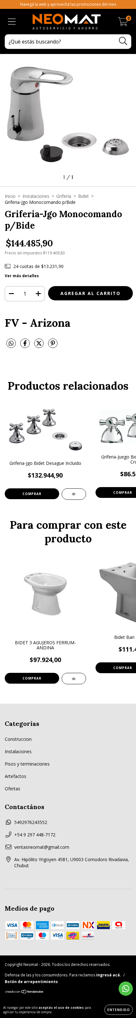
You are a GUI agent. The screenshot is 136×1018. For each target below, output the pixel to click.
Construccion (18, 739)
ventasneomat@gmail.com (41, 847)
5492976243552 (30, 822)
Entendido (118, 1010)
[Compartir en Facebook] (25, 346)
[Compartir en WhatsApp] (11, 343)
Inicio (10, 196)
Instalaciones (35, 196)
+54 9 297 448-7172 (34, 835)
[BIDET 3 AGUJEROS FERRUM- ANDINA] (74, 678)
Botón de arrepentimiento (31, 981)
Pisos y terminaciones (27, 764)
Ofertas (12, 789)
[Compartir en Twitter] (39, 346)
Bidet (83, 196)
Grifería (63, 196)
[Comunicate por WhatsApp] (126, 988)
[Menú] (12, 21)
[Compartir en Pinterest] (53, 346)
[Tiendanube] (24, 992)
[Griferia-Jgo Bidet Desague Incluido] (74, 494)
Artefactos (15, 776)
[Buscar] (123, 41)
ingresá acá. (108, 975)
